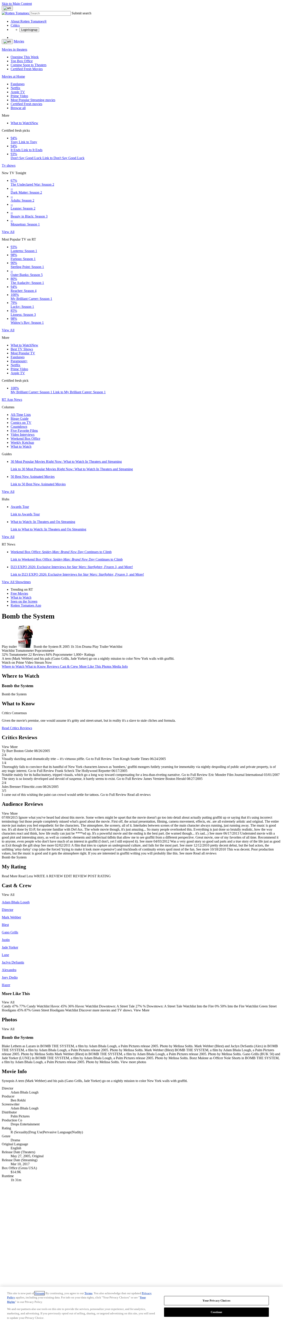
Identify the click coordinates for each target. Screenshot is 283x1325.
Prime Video (19, 96)
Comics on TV (21, 422)
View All (8, 232)
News (18, 399)
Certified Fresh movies (26, 104)
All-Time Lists (21, 415)
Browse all (18, 108)
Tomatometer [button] (18, 654)
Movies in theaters (14, 49)
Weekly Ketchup (22, 442)
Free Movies (19, 593)
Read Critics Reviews (17, 728)
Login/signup (29, 29)
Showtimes (23, 582)
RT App (8, 399)
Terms (88, 1293)
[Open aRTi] (7, 8)
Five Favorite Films (24, 430)
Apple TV (18, 92)
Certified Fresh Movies (27, 69)
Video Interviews (22, 434)
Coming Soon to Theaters (28, 65)
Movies (19, 41)
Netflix (15, 88)
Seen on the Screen (24, 601)
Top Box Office (22, 61)
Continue (216, 1312)
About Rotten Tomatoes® (29, 21)
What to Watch (24, 123)
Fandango (18, 84)
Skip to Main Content (17, 4)
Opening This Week (25, 57)
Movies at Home (13, 76)
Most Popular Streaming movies (33, 100)
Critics (15, 25)
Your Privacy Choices (216, 1300)
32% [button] (5, 654)
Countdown (19, 426)
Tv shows (8, 165)
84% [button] (49, 654)
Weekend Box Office (25, 438)
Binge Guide (20, 418)
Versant (39, 1293)
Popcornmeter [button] (63, 654)
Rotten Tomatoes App (26, 605)
